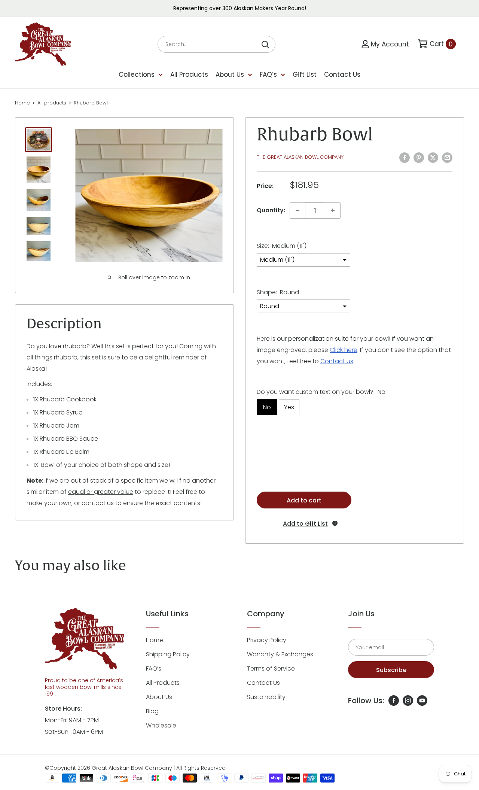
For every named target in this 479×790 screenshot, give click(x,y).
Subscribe (391, 670)
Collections (137, 74)
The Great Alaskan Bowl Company (300, 157)
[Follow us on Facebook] (393, 700)
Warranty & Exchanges (280, 654)
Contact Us (342, 74)
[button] (304, 523)
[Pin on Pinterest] (419, 157)
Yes (289, 407)
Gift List (305, 74)
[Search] (265, 44)
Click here (343, 350)
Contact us (336, 361)
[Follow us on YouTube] (422, 700)
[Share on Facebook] (404, 157)
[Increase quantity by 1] (332, 210)
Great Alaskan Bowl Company (132, 768)
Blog (152, 711)
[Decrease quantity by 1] (297, 210)
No (267, 407)
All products (51, 102)
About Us (230, 74)
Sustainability (266, 697)
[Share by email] (447, 157)
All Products (189, 74)
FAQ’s (268, 74)
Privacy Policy (266, 640)
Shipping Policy (168, 654)
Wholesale (161, 725)
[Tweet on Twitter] (433, 157)
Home (22, 102)
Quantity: (271, 210)
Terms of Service (271, 668)
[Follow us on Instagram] (408, 700)
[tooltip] (335, 523)
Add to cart (304, 500)
